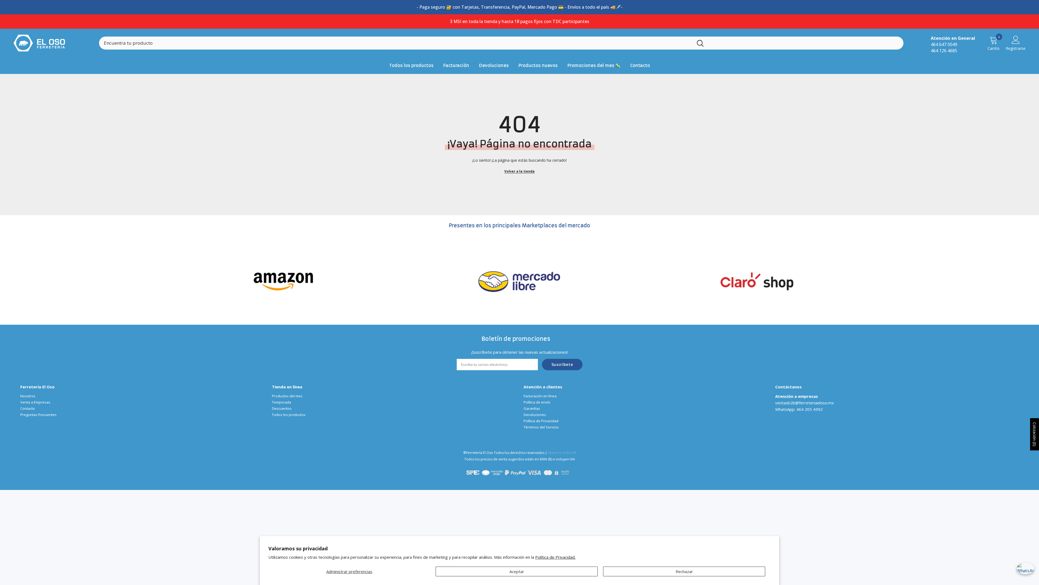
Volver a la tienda (519, 171)
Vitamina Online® (562, 452)
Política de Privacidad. (555, 557)
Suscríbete (562, 364)
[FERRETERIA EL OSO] (283, 280)
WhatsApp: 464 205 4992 (799, 409)
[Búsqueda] (501, 43)
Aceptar (516, 571)
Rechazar (684, 571)
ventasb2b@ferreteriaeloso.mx (804, 402)
